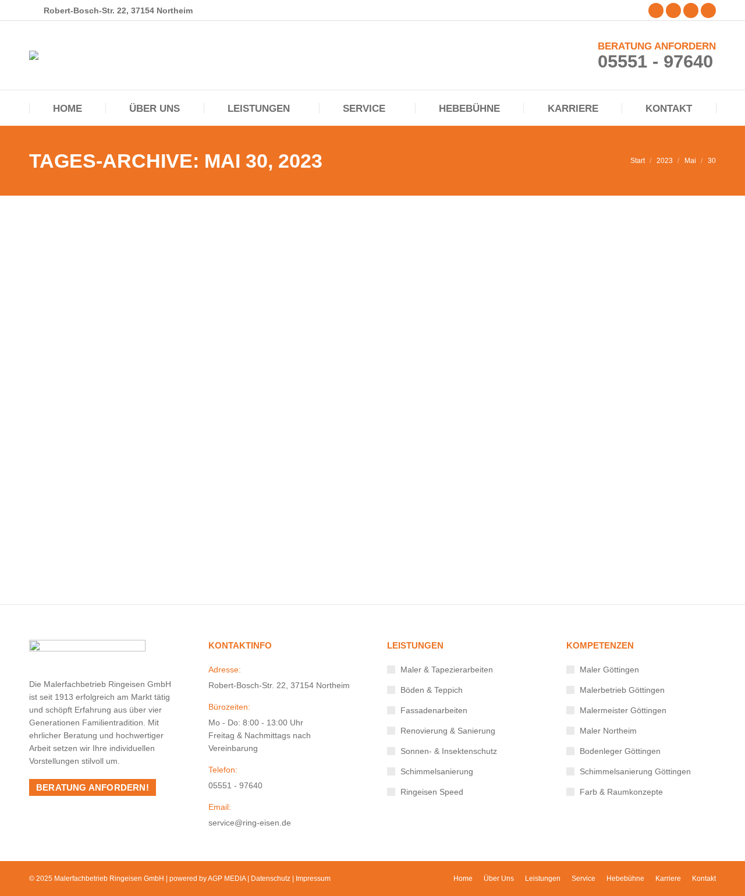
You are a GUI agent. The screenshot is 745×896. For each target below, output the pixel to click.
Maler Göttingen (609, 669)
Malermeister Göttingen (623, 710)
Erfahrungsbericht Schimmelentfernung (169, 507)
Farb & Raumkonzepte (621, 791)
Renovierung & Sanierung (447, 730)
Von (139, 527)
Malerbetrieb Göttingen (622, 690)
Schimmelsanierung (75, 527)
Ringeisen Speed (431, 791)
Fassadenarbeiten (433, 710)
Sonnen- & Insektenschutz (448, 751)
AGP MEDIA (227, 878)
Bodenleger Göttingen (620, 751)
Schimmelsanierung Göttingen (635, 771)
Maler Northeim (608, 730)
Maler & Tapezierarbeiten (446, 669)
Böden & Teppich (431, 690)
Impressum (313, 878)
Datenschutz (270, 878)
